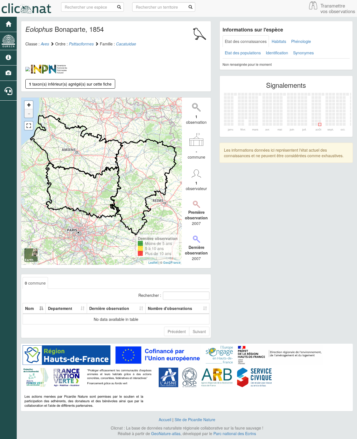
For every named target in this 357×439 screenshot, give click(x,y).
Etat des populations (243, 52)
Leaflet (153, 262)
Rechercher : (149, 295)
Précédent (177, 331)
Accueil (165, 419)
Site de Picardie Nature (195, 419)
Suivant (199, 331)
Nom (29, 308)
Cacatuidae (126, 44)
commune (35, 283)
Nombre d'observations (170, 308)
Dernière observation (109, 308)
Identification (277, 52)
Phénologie (301, 41)
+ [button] (29, 104)
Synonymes (303, 52)
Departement (60, 308)
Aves (45, 44)
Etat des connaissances (246, 41)
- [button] (29, 113)
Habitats (279, 41)
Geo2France (171, 262)
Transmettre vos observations (337, 8)
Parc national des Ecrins (234, 433)
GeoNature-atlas (165, 433)
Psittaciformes (81, 44)
